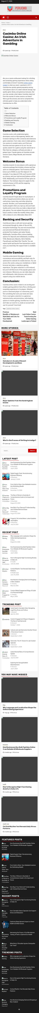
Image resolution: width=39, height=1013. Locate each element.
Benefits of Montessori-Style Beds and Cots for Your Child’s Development (11, 316)
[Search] (36, 17)
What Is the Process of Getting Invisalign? (19, 440)
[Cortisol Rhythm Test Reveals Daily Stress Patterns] (19, 808)
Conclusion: (9, 125)
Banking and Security (12, 120)
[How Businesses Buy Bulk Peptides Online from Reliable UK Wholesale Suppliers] (19, 729)
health (4, 784)
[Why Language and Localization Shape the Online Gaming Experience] (19, 689)
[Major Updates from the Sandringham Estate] (19, 383)
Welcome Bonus (10, 116)
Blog (4, 705)
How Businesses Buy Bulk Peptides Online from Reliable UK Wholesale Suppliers (19, 748)
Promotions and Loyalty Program (16, 118)
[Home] (4, 17)
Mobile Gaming (10, 122)
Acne (4, 30)
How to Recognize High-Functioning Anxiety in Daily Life (17, 788)
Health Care (6, 824)
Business (5, 744)
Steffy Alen (16, 50)
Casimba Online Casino (13, 308)
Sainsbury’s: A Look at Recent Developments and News (14, 362)
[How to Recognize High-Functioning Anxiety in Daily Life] (19, 769)
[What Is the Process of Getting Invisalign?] (19, 422)
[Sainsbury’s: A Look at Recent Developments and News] (19, 343)
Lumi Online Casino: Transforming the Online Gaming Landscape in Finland (28, 316)
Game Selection (10, 113)
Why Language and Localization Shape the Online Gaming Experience (19, 708)
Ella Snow (14, 712)
